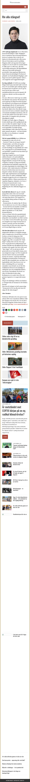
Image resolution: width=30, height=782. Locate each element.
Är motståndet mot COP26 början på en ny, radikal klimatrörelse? (14, 410)
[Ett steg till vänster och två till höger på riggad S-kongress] (6, 475)
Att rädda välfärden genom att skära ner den (20, 506)
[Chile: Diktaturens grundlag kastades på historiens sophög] (15, 349)
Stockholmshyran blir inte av (20, 514)
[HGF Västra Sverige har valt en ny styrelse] (6, 483)
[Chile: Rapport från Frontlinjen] (15, 364)
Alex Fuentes (11, 21)
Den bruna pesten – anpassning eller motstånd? (13, 760)
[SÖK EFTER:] (15, 10)
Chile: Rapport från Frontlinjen (12, 367)
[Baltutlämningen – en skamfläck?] (6, 492)
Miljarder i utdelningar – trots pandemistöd (12, 767)
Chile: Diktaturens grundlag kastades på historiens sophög (14, 352)
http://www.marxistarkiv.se (19, 304)
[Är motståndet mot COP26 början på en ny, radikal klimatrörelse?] (15, 402)
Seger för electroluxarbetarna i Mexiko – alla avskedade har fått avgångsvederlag (20, 498)
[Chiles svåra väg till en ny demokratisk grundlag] (15, 333)
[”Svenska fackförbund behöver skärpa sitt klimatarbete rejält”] (6, 447)
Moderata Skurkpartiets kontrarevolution (12, 764)
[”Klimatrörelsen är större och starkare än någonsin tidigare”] (6, 457)
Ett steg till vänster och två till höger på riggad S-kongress (19, 473)
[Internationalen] (15, 3)
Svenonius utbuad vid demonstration (18, 463)
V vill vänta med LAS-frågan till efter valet (19, 635)
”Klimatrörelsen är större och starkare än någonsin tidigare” (20, 456)
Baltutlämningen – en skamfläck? (18, 489)
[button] (4, 310)
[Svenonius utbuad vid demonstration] (6, 466)
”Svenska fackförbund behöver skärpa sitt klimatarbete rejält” (20, 447)
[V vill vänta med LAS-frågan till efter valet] (6, 750)
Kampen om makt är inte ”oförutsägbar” (10, 381)
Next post (21, 316)
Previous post (10, 316)
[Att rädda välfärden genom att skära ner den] (6, 509)
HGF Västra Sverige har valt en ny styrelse (20, 481)
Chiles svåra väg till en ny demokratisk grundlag (10, 337)
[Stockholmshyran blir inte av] (6, 629)
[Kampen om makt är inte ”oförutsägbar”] (15, 377)
